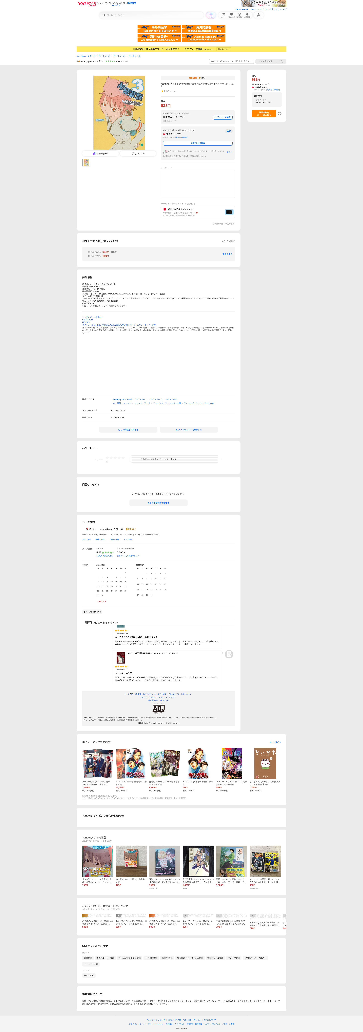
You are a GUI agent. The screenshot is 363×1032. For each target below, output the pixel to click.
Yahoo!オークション (192, 1020)
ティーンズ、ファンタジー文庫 (167, 403)
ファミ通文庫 (151, 958)
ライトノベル (105, 56)
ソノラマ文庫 (234, 958)
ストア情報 (128, 539)
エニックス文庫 (91, 964)
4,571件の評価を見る (104, 556)
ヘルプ (283, 9)
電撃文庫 (88, 958)
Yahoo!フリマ (210, 1020)
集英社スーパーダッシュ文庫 (190, 958)
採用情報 (198, 1024)
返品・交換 (114, 539)
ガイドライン (180, 1024)
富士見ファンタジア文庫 (130, 958)
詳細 (228, 152)
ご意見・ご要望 (228, 1024)
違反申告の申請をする (225, 223)
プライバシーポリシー (137, 1024)
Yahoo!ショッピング (156, 1020)
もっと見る (274, 742)
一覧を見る (225, 254)
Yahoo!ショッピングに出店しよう (264, 9)
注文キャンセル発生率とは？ (128, 556)
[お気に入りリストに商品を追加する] (279, 113)
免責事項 (190, 1024)
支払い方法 (86, 539)
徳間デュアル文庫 (215, 958)
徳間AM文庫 (167, 958)
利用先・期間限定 (182, 137)
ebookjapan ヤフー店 (86, 56)
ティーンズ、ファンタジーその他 (199, 403)
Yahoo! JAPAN (241, 9)
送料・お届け (100, 539)
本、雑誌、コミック (122, 403)
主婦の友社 (89, 975)
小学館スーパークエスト (255, 958)
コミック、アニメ (142, 403)
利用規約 (169, 1024)
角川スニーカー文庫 (105, 958)
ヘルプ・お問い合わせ (212, 1024)
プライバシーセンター (155, 1024)
